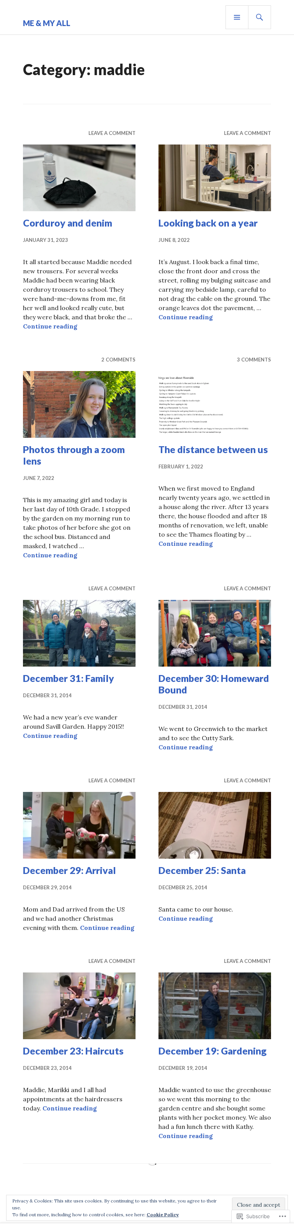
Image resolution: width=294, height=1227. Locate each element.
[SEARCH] (259, 17)
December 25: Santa (202, 870)
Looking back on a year (208, 222)
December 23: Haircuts (73, 1050)
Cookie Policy (163, 1214)
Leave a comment (112, 133)
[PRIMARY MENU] (236, 17)
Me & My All (46, 23)
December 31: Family (68, 678)
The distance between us (213, 449)
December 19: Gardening (212, 1050)
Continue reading (50, 326)
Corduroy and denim (67, 222)
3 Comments (254, 359)
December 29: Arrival (69, 870)
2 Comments (118, 359)
